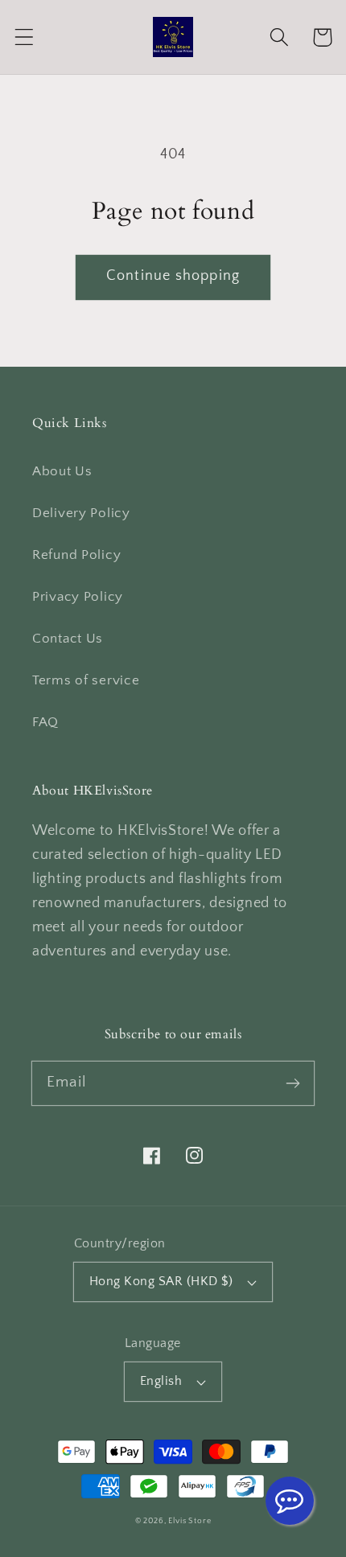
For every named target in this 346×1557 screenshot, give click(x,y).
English (161, 1381)
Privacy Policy (77, 597)
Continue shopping (173, 276)
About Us (62, 471)
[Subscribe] (292, 1083)
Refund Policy (76, 555)
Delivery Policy (81, 513)
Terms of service (86, 680)
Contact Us (67, 638)
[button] (24, 37)
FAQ (45, 722)
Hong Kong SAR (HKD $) (161, 1281)
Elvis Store (189, 1521)
